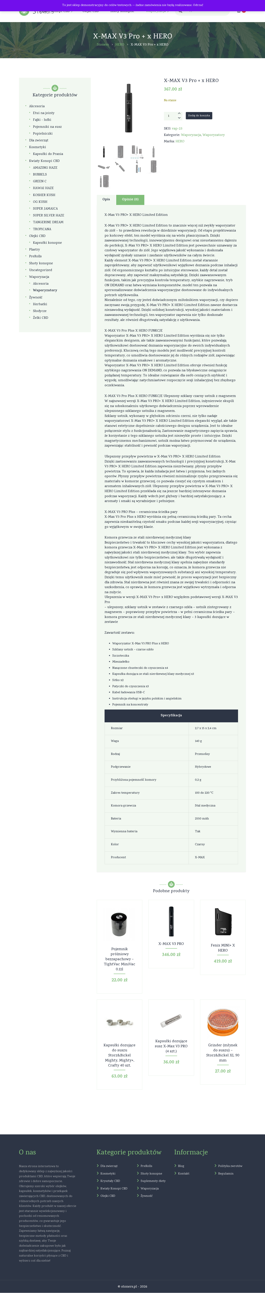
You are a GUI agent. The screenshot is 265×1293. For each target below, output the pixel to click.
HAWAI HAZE (43, 188)
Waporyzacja (191, 135)
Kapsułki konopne (47, 243)
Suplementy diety (153, 1181)
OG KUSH (40, 202)
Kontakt (183, 1174)
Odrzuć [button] (198, 5)
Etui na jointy (44, 113)
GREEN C (40, 181)
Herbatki (40, 304)
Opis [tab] (106, 200)
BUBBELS (40, 174)
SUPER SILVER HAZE (48, 215)
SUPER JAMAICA (45, 209)
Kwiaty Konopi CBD (44, 161)
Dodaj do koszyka (199, 116)
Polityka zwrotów (230, 1166)
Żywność (35, 297)
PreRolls (35, 256)
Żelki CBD (40, 318)
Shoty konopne (41, 263)
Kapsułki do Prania (48, 154)
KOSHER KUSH (44, 195)
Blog (181, 1166)
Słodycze (40, 311)
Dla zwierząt (38, 140)
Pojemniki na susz (47, 127)
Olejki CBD (37, 236)
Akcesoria (37, 106)
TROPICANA (42, 229)
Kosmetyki (37, 147)
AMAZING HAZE (45, 168)
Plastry (34, 249)
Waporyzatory (214, 135)
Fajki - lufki (42, 120)
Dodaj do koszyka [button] (119, 928)
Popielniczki (43, 133)
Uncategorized (40, 270)
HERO (180, 141)
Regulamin (226, 1174)
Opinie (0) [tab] (130, 200)
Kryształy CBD (110, 1181)
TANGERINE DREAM (48, 222)
